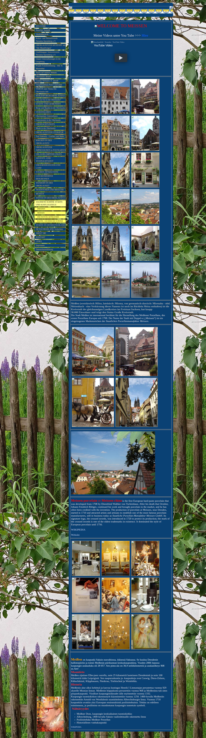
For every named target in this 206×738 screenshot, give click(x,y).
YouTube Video (103, 45)
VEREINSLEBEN (43, 112)
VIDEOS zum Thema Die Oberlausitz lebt (46, 90)
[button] (121, 58)
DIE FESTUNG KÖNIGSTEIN (48, 217)
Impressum (40, 245)
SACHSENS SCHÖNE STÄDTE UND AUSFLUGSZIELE (49, 203)
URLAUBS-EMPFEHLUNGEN (49, 154)
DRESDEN (41, 209)
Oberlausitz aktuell (43, 77)
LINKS (39, 241)
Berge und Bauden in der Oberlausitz (50, 108)
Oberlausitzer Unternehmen (47, 116)
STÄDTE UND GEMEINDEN (48, 104)
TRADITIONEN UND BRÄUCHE (50, 190)
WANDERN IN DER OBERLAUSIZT (44, 184)
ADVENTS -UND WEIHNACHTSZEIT (44, 159)
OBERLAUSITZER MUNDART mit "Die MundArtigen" (50, 46)
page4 (107, 735)
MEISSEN (41, 213)
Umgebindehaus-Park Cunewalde (49, 85)
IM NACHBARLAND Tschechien (49, 229)
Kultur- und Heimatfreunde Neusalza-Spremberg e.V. (47, 39)
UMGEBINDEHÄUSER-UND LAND (48, 166)
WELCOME (41, 26)
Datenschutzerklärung (44, 249)
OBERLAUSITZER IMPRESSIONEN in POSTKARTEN (51, 148)
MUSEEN (40, 194)
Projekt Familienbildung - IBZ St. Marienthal (49, 67)
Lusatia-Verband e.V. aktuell (47, 81)
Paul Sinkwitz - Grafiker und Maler (50, 136)
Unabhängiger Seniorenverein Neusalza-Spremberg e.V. (47, 53)
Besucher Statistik (43, 30)
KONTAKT (40, 237)
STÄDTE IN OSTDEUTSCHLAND (50, 225)
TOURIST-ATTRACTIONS (47, 172)
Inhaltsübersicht (42, 34)
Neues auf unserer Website (46, 73)
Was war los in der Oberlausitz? (48, 100)
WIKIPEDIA (76, 727)
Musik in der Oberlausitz (45, 128)
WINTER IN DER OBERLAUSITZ (50, 198)
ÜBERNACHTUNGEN (45, 124)
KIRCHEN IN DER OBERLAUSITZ (44, 141)
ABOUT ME (41, 233)
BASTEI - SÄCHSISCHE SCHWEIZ (50, 221)
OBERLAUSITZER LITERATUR (49, 132)
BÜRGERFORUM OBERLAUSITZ (50, 96)
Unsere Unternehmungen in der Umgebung (48, 60)
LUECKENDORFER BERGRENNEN (44, 177)
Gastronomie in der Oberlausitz (48, 120)
